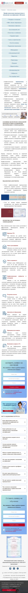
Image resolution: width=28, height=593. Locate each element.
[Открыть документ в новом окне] (14, 546)
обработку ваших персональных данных (13, 393)
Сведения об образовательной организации (14, 566)
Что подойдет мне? (14, 76)
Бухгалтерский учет (14, 29)
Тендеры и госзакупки (14, 19)
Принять (9, 590)
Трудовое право (14, 36)
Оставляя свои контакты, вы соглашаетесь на (13, 392)
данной (24, 305)
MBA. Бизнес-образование (14, 22)
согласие (14, 586)
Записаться (19, 3)
